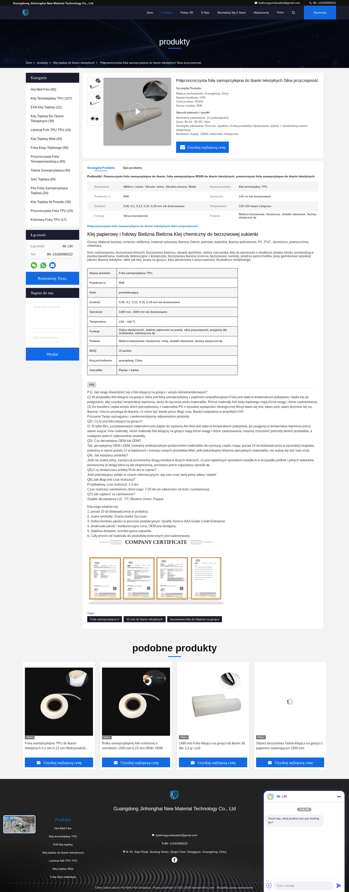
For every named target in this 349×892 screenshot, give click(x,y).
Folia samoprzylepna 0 (104, 619)
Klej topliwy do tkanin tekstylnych (74, 62)
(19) (51, 130)
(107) (51, 98)
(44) (46, 139)
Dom (150, 12)
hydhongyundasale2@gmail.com (279, 2)
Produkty (166, 12)
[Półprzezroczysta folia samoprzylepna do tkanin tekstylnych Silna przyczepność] (137, 111)
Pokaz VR (187, 12)
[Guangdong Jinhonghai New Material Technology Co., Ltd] (25, 12)
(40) (50, 170)
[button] (30, 711)
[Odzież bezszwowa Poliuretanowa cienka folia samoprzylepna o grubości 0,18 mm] (290, 701)
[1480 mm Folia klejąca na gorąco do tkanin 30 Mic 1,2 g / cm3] (136, 701)
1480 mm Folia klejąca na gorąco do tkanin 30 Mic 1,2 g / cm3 (135, 746)
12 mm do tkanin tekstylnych (144, 619)
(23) (52, 211)
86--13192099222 (324, 2)
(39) (47, 118)
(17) (48, 219)
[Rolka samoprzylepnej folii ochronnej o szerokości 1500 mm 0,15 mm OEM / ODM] (59, 701)
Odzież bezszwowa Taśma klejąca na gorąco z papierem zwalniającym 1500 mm (212, 746)
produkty (42, 62)
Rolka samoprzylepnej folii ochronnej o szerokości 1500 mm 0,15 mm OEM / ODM (55, 746)
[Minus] (338, 796)
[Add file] (269, 885)
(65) (43, 89)
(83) (48, 159)
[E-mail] (52, 265)
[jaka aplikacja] (43, 265)
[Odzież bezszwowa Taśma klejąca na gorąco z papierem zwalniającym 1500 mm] (213, 701)
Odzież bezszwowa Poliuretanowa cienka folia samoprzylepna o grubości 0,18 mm (289, 746)
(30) (51, 202)
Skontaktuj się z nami (231, 12)
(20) (43, 179)
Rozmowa (320, 12)
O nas (205, 12)
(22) (46, 107)
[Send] (339, 885)
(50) (49, 147)
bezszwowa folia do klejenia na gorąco (194, 619)
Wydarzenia (261, 12)
